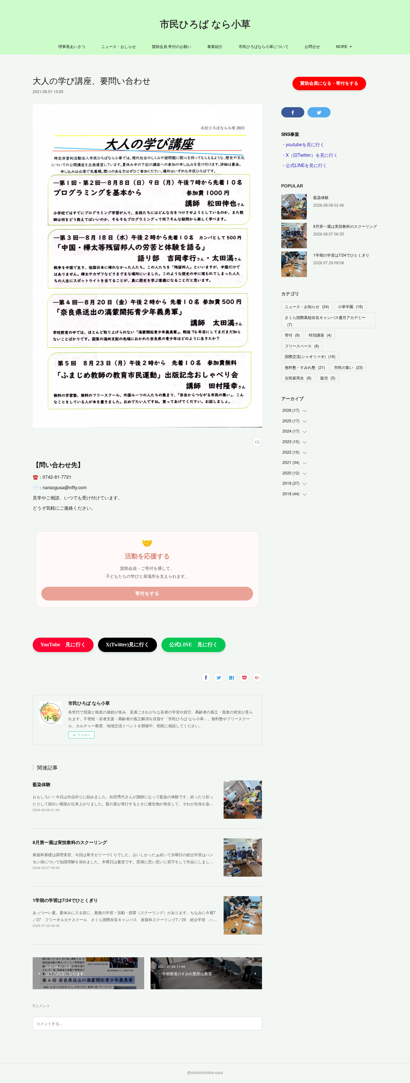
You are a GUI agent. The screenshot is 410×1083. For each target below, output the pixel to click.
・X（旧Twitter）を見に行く (309, 155)
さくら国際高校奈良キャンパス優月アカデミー (325, 321)
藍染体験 (42, 784)
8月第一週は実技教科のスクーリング (70, 842)
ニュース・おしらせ (118, 46)
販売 (327, 377)
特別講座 (320, 335)
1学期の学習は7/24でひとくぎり (65, 900)
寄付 (292, 335)
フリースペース (302, 345)
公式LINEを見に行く (306, 165)
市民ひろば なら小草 (205, 24)
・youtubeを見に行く (302, 144)
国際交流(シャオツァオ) (310, 356)
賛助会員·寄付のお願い (171, 46)
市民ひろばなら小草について (264, 46)
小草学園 (350, 306)
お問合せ (312, 46)
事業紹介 (215, 46)
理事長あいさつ (71, 46)
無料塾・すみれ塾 (305, 367)
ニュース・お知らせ (307, 306)
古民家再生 (298, 377)
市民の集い (348, 367)
